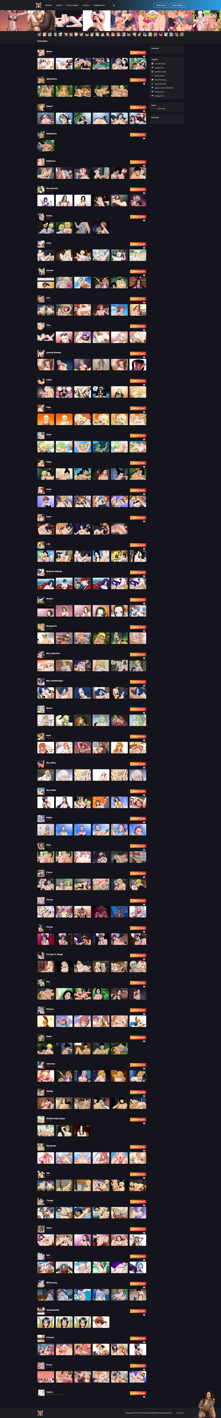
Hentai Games (72, 5)
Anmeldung (161, 5)
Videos (59, 5)
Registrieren (177, 5)
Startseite (42, 41)
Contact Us (180, 1413)
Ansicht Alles (139, 52)
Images (48, 5)
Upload (86, 5)
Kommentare (99, 5)
